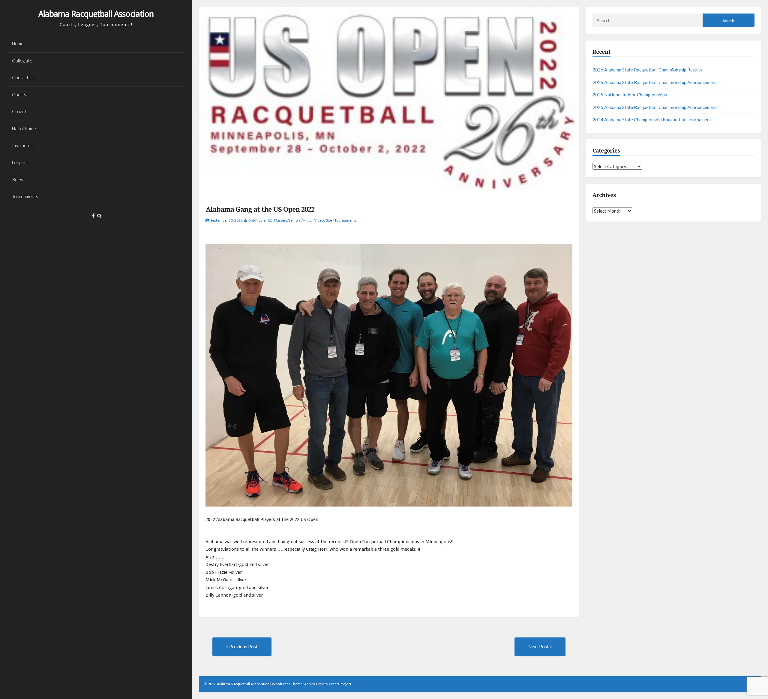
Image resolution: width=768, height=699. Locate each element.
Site (329, 220)
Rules (17, 179)
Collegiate (22, 60)
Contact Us (23, 77)
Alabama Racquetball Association (96, 14)
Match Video (313, 220)
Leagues (20, 162)
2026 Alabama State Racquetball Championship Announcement (654, 82)
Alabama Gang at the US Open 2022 (260, 209)
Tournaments (25, 196)
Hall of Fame (24, 128)
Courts (19, 94)
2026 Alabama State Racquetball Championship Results (647, 69)
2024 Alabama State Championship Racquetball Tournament (651, 119)
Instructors (23, 145)
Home (18, 43)
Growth (19, 111)
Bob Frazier (257, 220)
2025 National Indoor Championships (629, 94)
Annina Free (314, 684)
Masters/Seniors (287, 220)
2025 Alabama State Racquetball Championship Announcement (654, 107)
